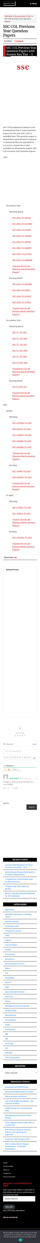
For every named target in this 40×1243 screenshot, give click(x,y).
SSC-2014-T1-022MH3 (22, 224)
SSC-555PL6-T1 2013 (21, 513)
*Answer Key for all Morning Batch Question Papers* (23, 269)
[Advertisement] (20, 104)
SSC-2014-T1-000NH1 (22, 284)
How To (8, 982)
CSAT (7, 935)
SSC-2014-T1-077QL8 (21, 254)
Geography (9, 978)
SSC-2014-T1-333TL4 (21, 302)
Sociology (9, 1043)
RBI (6, 1034)
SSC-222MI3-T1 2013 (21, 507)
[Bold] (5, 757)
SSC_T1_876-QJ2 (19, 387)
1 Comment (18, 41)
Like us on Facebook (10, 1217)
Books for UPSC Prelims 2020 (17, 1139)
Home (5, 1163)
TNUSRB (8, 1053)
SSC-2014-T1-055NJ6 (21, 242)
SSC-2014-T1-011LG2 (21, 218)
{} (27, 757)
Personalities (10, 1020)
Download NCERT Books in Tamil (19, 1092)
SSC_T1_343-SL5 (19, 344)
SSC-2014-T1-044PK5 (22, 236)
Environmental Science (14, 964)
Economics (9, 959)
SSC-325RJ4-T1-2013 (21, 471)
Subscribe (9, 1207)
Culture (8, 940)
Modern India (10, 1011)
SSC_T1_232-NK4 (19, 338)
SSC (29, 16)
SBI (6, 1039)
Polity (7, 1025)
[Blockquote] (20, 757)
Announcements (12, 921)
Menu (34, 4)
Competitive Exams (13, 931)
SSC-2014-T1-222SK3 (21, 296)
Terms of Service (9, 1177)
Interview (9, 997)
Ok (20, 1240)
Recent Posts (20, 16)
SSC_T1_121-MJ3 (19, 332)
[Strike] (12, 757)
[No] (37, 1237)
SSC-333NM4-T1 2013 (22, 537)
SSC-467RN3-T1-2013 (22, 435)
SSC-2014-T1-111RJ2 (21, 290)
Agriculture (10, 910)
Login (34, 744)
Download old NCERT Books (16, 1087)
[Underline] (10, 757)
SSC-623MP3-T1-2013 (22, 477)
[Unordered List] (17, 757)
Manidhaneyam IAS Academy (17, 1006)
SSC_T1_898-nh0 (19, 363)
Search (6, 803)
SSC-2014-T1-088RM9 (22, 260)
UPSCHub (8, 16)
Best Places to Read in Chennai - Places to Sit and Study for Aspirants (18, 1132)
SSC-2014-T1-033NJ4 (21, 230)
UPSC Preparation (12, 1058)
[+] (30, 757)
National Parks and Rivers (16, 1096)
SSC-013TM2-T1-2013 (22, 423)
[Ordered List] (15, 757)
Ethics (7, 968)
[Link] (24, 757)
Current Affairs (11, 945)
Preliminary (10, 1029)
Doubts (8, 950)
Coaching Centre (12, 926)
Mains (7, 1001)
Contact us (7, 1173)
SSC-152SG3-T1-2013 (21, 429)
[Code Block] (22, 757)
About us (6, 1170)
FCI (6, 973)
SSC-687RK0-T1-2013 (21, 447)
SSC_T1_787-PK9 (19, 356)
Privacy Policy (8, 1166)
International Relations (15, 992)
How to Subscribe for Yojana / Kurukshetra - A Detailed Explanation (17, 1146)
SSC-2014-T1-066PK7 (22, 248)
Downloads (9, 954)
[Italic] (7, 757)
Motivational (10, 1015)
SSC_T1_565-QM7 (20, 350)
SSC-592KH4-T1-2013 (21, 441)
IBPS (7, 987)
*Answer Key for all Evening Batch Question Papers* (23, 311)
